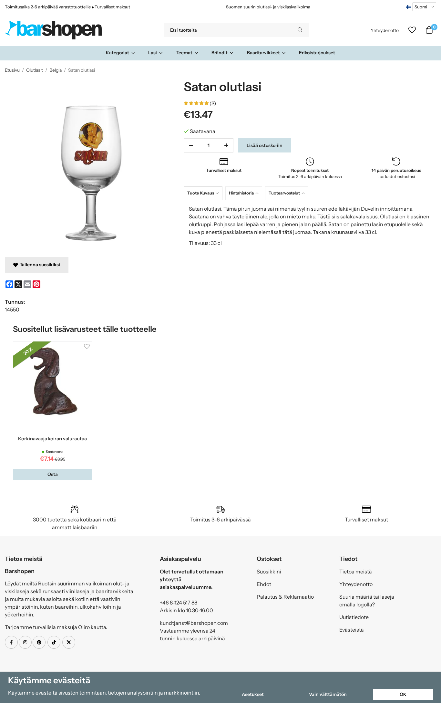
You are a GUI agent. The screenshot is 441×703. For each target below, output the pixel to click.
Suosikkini (269, 571)
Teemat (184, 53)
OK (403, 694)
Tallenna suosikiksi (39, 265)
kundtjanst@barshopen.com (194, 623)
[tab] (204, 193)
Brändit (219, 53)
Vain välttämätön (328, 694)
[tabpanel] (310, 227)
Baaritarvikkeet (263, 53)
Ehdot (264, 584)
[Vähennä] (191, 145)
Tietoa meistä (355, 571)
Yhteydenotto (385, 30)
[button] (52, 474)
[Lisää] (226, 145)
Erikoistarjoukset (317, 53)
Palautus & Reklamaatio (285, 596)
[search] (300, 30)
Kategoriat (117, 53)
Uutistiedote (354, 617)
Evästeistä (351, 629)
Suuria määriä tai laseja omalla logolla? (366, 600)
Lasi (152, 53)
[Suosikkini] (412, 30)
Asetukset (253, 694)
